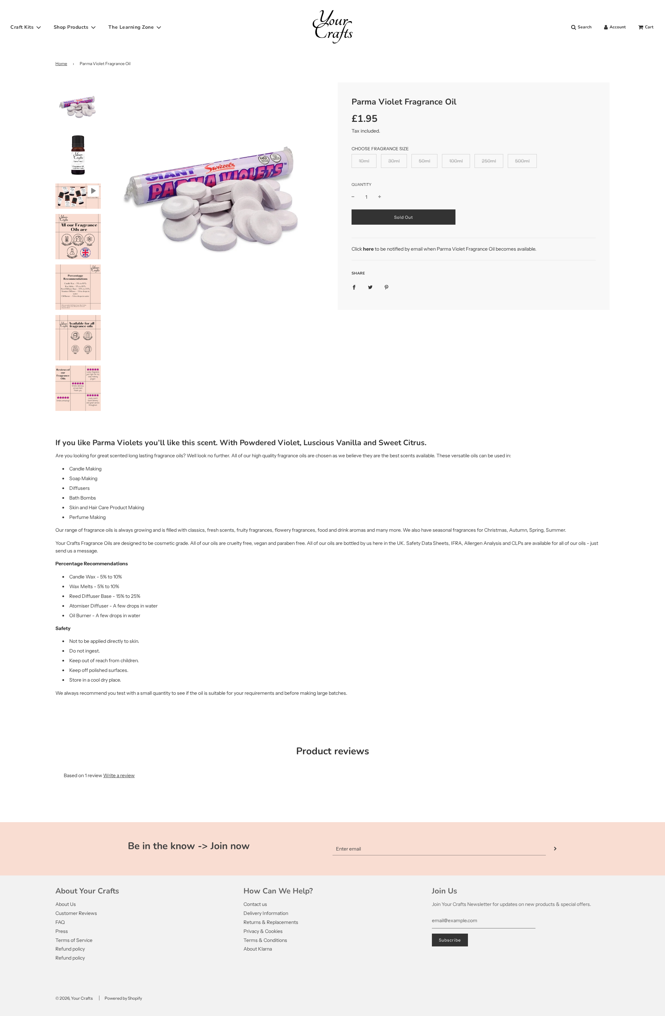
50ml (424, 161)
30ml (394, 161)
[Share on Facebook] (354, 287)
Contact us (255, 904)
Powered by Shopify (123, 998)
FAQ (60, 922)
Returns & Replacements (270, 922)
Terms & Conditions (265, 940)
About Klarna (257, 949)
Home (61, 63)
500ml (522, 161)
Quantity (361, 184)
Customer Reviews (76, 913)
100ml (456, 161)
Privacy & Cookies (263, 931)
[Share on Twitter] (370, 287)
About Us (65, 904)
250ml (489, 161)
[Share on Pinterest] (386, 287)
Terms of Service (73, 940)
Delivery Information (265, 913)
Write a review (119, 775)
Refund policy (70, 949)
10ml (364, 161)
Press (61, 931)
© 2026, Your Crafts (74, 998)
